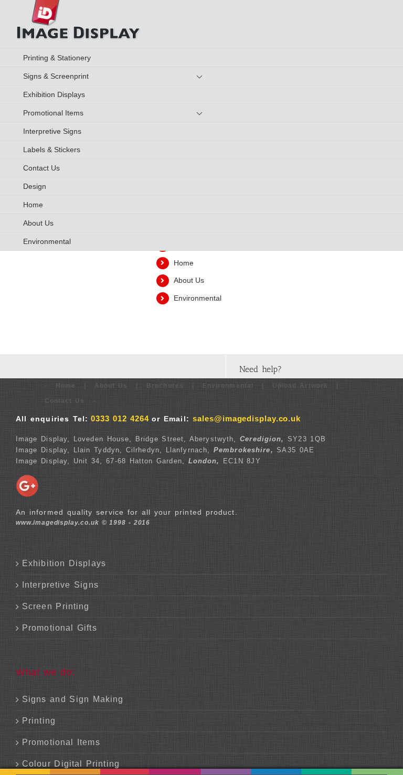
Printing (39, 720)
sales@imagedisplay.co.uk (247, 418)
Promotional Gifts (59, 627)
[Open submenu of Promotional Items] (206, 113)
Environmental (197, 298)
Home (184, 263)
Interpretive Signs (60, 584)
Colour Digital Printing (71, 763)
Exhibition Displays (64, 563)
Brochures (165, 385)
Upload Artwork (300, 385)
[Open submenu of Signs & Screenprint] (206, 76)
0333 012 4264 (120, 418)
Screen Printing (55, 606)
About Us (189, 280)
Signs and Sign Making (72, 699)
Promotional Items (61, 742)
